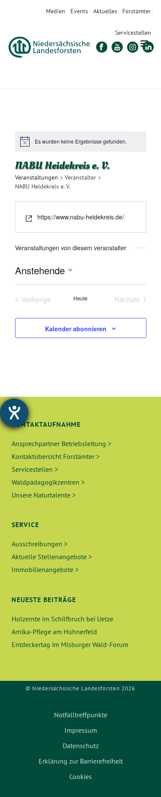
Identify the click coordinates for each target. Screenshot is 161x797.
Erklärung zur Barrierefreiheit (81, 761)
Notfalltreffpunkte (80, 714)
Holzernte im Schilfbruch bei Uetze (62, 619)
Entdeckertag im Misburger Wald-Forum (70, 644)
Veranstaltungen (36, 177)
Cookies (80, 776)
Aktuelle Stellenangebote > (52, 556)
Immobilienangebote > (45, 569)
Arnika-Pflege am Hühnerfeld (54, 631)
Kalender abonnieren (75, 328)
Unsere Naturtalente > (44, 495)
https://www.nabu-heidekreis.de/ (80, 217)
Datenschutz (81, 745)
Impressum (80, 730)
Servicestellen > (35, 469)
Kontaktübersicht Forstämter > (56, 456)
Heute (80, 298)
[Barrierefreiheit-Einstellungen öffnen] (14, 412)
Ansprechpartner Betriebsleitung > (61, 443)
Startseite (52, 82)
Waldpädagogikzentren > (48, 482)
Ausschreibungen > (39, 543)
